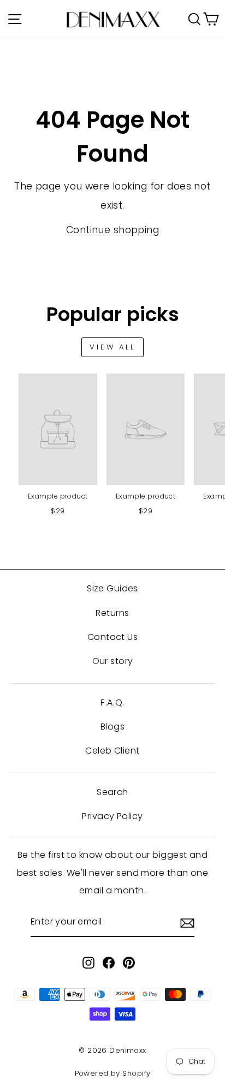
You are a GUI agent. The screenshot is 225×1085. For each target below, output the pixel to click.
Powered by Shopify (113, 1073)
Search (112, 792)
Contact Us (112, 637)
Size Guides (112, 588)
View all (112, 347)
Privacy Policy (112, 816)
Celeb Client (112, 750)
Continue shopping (112, 229)
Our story (112, 661)
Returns (112, 613)
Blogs (112, 726)
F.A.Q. (112, 702)
